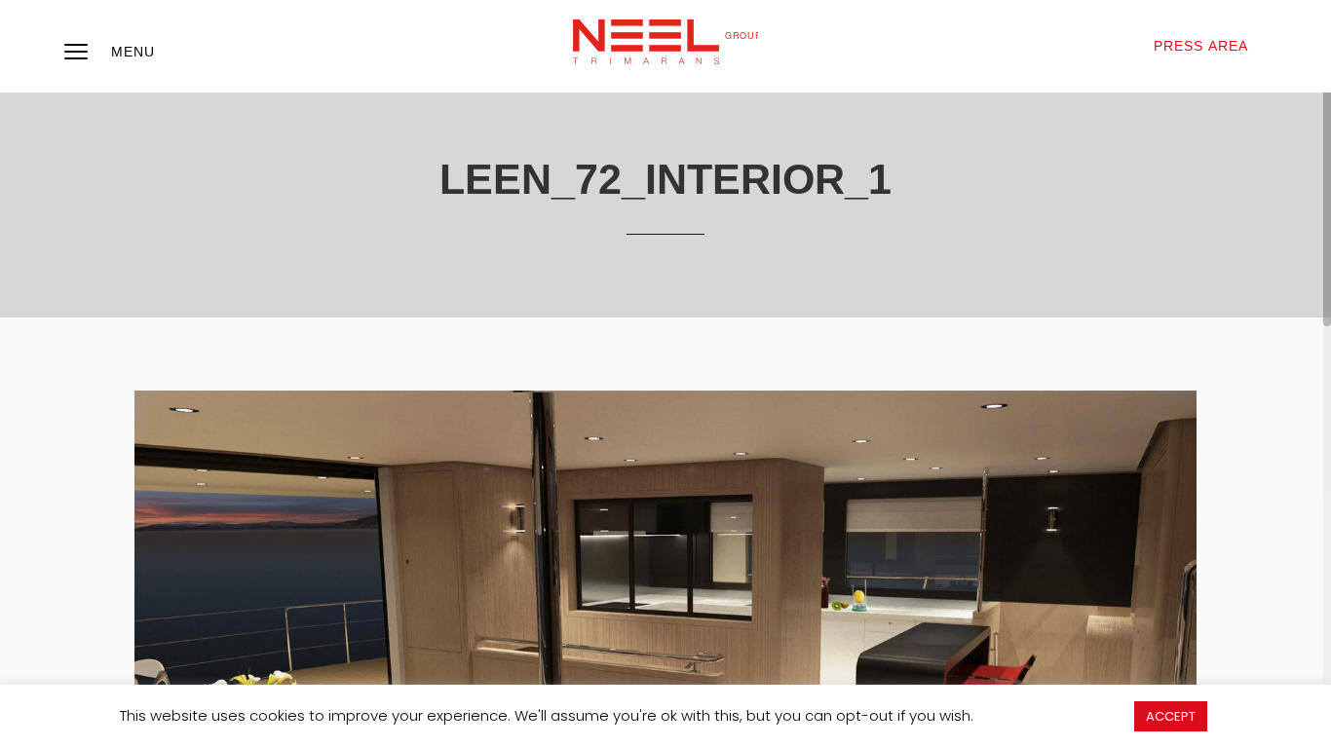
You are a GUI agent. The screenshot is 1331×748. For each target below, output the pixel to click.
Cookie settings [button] (1053, 715)
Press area (1201, 46)
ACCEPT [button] (1171, 716)
